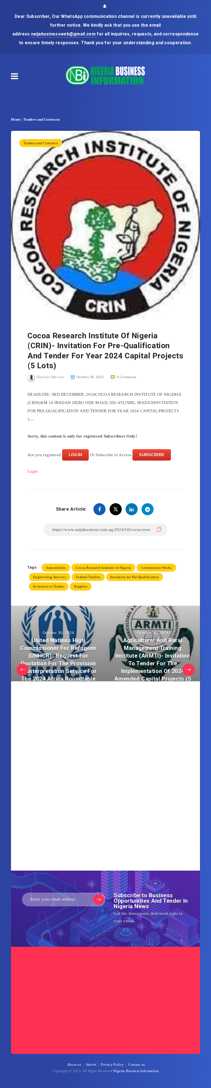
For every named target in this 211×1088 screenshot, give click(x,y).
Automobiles (56, 568)
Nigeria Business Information (136, 1071)
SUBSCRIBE (151, 454)
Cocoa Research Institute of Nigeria (103, 568)
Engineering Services (49, 577)
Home (16, 119)
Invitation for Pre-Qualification (134, 577)
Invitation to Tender (48, 586)
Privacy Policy (112, 1064)
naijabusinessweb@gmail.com (64, 34)
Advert (91, 1064)
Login (32, 471)
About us (74, 1064)
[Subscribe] (98, 899)
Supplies (80, 586)
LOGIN (75, 454)
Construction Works (156, 568)
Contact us (136, 1064)
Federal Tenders (88, 577)
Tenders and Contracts (41, 119)
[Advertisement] (68, 777)
